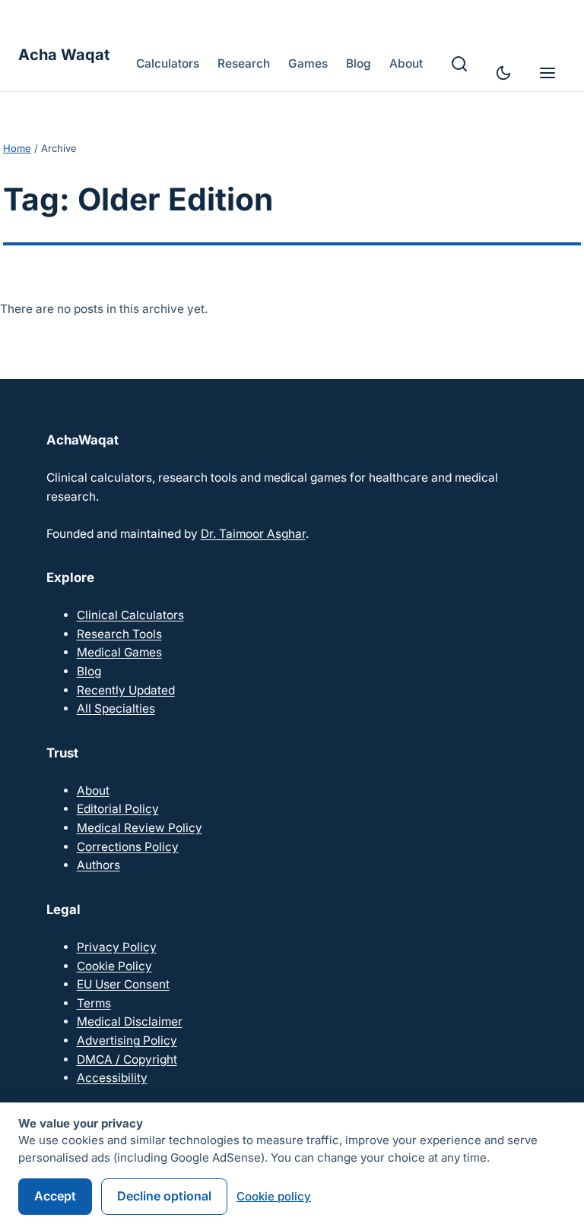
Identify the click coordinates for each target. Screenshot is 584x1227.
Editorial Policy (118, 809)
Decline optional (164, 1195)
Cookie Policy (114, 966)
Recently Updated (126, 690)
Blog (89, 671)
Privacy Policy (117, 947)
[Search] (459, 64)
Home (17, 148)
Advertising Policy (127, 1040)
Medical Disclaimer (129, 1021)
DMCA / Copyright (127, 1059)
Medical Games (119, 652)
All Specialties (116, 708)
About (93, 790)
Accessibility (112, 1077)
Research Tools (119, 634)
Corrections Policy (128, 847)
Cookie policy (273, 1196)
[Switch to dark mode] (503, 73)
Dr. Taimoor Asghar (253, 534)
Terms (94, 1003)
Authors (98, 865)
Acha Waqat (64, 55)
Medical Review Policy (139, 828)
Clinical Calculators (130, 615)
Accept (55, 1195)
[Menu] (547, 73)
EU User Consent (123, 984)
